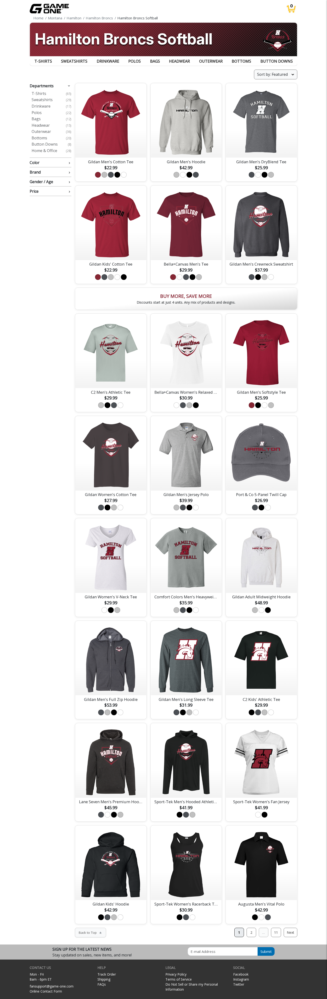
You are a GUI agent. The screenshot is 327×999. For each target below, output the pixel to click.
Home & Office (51, 151)
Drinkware (108, 61)
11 (276, 932)
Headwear (179, 61)
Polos (134, 61)
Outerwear (211, 61)
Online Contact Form (46, 991)
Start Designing (111, 148)
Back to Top (90, 932)
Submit (266, 951)
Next (290, 932)
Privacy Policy (175, 974)
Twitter (238, 984)
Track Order (106, 974)
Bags (155, 61)
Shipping (103, 979)
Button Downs (276, 61)
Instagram (241, 979)
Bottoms (241, 61)
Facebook (240, 974)
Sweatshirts (74, 61)
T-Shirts (43, 61)
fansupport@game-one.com (51, 986)
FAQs (101, 984)
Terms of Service (178, 979)
